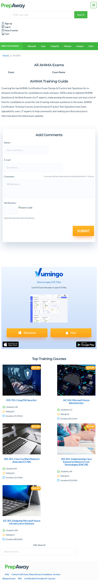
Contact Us (16, 574)
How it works (11, 30)
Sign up (8, 23)
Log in (7, 27)
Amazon (79, 46)
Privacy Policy (28, 574)
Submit (83, 231)
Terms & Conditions (43, 574)
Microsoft (32, 46)
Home (6, 55)
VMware (67, 46)
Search (80, 14)
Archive (56, 574)
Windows (29, 333)
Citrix (91, 46)
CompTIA (55, 46)
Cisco (43, 46)
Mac (73, 333)
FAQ (7, 574)
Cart (6, 34)
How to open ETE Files (49, 282)
